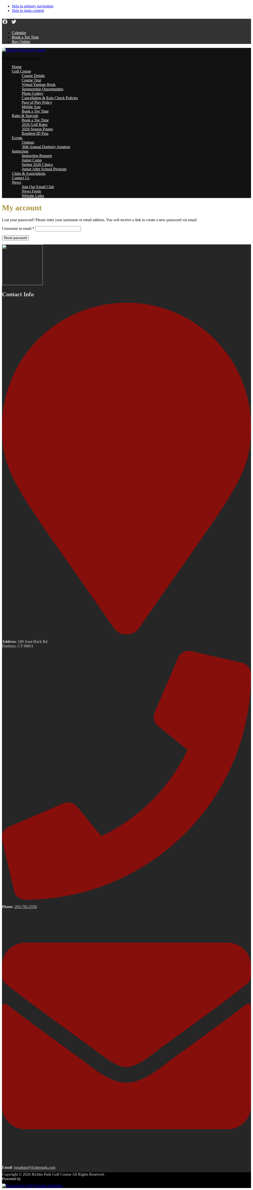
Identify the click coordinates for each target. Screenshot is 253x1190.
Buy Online (21, 42)
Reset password (15, 238)
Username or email (18, 228)
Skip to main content (28, 10)
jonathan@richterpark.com (34, 1167)
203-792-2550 (26, 907)
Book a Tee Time (25, 37)
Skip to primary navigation (32, 6)
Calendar (19, 33)
